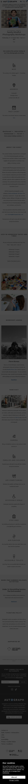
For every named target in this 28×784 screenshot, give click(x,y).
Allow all (14, 777)
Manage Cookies (14, 780)
